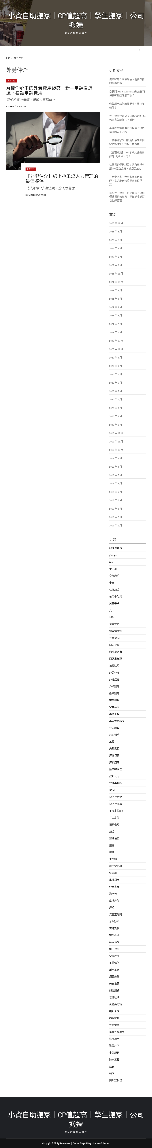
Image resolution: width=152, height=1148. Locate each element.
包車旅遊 (114, 624)
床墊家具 (114, 748)
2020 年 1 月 (115, 424)
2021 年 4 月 (115, 307)
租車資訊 (114, 949)
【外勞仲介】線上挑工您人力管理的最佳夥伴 (62, 178)
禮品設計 (114, 935)
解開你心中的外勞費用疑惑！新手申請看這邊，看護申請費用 (49, 90)
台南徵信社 (115, 638)
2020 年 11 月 (116, 349)
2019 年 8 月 (115, 466)
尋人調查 (114, 727)
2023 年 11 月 (116, 223)
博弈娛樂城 (115, 631)
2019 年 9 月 (115, 458)
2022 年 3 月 (115, 265)
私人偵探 (114, 942)
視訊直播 (114, 1011)
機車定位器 (115, 866)
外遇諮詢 (114, 686)
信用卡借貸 (115, 596)
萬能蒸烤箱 (115, 1004)
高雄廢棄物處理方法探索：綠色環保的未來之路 (127, 130)
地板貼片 (114, 665)
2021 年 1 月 (115, 332)
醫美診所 (114, 1045)
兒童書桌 (114, 603)
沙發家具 (114, 886)
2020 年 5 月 (115, 391)
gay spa (113, 555)
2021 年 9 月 (115, 290)
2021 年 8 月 (115, 298)
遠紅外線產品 (116, 1032)
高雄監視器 (115, 1080)
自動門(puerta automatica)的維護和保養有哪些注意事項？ (127, 93)
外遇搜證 (114, 679)
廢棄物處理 (115, 769)
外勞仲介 (11, 81)
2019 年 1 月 (115, 525)
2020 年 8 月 (115, 366)
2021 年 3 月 (115, 315)
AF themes (104, 1143)
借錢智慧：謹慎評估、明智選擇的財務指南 (127, 81)
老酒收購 (114, 997)
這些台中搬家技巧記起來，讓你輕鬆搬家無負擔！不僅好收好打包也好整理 (127, 196)
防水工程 (114, 1059)
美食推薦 (114, 983)
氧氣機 (113, 873)
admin (12, 106)
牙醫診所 (114, 921)
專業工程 (114, 714)
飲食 (111, 1066)
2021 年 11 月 (116, 273)
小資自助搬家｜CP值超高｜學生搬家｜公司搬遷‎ (76, 20)
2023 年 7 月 (115, 240)
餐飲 (111, 1073)
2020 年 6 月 (115, 382)
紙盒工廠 (114, 969)
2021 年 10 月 (116, 282)
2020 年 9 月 (115, 357)
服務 (111, 845)
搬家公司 (114, 824)
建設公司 (114, 776)
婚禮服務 (114, 700)
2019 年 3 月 (115, 508)
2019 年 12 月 (116, 433)
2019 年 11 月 (116, 441)
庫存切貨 (114, 755)
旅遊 (111, 831)
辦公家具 (114, 1018)
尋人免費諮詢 (116, 721)
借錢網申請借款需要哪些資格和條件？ (127, 105)
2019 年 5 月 (115, 492)
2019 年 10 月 (116, 450)
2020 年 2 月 (115, 416)
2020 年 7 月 (115, 374)
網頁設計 (114, 976)
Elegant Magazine (88, 1143)
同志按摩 (114, 645)
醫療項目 (114, 1039)
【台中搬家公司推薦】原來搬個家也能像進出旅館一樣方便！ (127, 142)
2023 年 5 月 (115, 256)
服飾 (111, 852)
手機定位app (116, 810)
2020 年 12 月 (116, 340)
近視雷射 (114, 1025)
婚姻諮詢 (114, 693)
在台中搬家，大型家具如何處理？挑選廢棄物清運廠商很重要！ (125, 180)
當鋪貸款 (114, 928)
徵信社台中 (115, 797)
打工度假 (114, 817)
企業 (111, 582)
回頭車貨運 (115, 658)
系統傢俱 (114, 962)
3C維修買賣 (115, 548)
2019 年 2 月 (115, 517)
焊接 (111, 907)
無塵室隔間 (115, 914)
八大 (111, 610)
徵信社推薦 (115, 804)
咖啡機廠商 (115, 652)
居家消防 (114, 734)
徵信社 (113, 790)
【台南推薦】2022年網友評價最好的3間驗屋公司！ (126, 154)
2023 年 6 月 (115, 248)
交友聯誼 (114, 575)
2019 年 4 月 (115, 500)
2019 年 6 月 (115, 483)
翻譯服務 (114, 990)
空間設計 (114, 956)
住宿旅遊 (114, 589)
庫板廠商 (114, 762)
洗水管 (113, 893)
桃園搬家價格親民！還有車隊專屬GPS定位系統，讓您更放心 (127, 166)
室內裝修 (114, 707)
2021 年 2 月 (115, 324)
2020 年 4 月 (115, 399)
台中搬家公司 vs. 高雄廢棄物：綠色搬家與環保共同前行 (127, 117)
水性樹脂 (114, 880)
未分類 (113, 859)
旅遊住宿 (114, 838)
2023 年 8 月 (115, 231)
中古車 (113, 569)
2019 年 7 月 (115, 475)
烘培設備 (114, 900)
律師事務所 (115, 783)
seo (111, 562)
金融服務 (114, 1052)
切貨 (111, 617)
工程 (111, 741)
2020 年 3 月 (115, 408)
